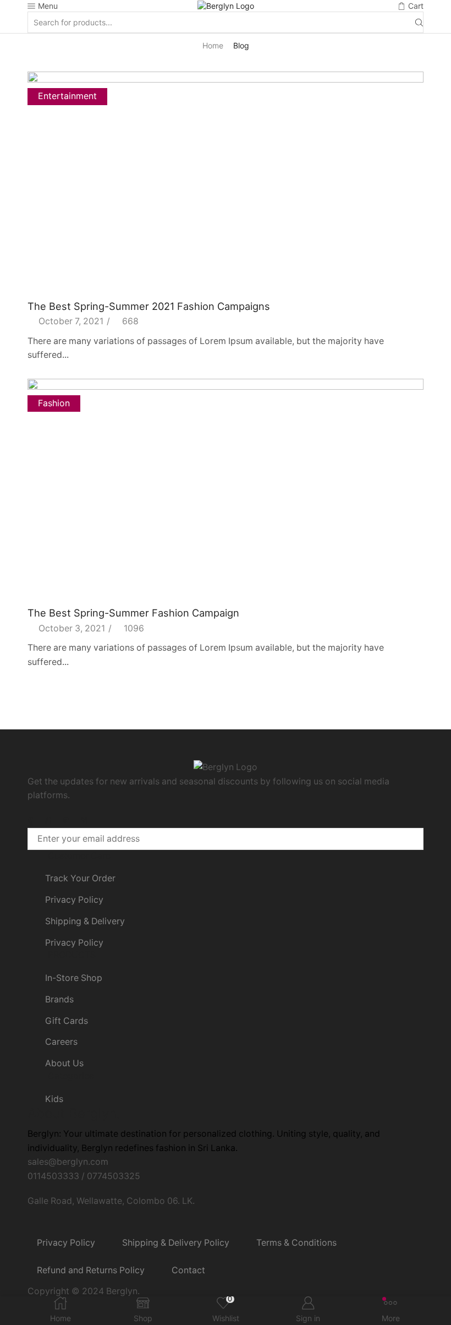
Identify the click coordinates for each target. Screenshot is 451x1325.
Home (212, 45)
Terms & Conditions (296, 1242)
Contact (188, 1270)
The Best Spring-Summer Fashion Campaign (133, 613)
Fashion (54, 403)
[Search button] (419, 22)
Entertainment (67, 96)
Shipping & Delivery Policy (175, 1242)
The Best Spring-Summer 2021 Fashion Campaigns (149, 306)
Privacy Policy (66, 1242)
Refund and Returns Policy (91, 1270)
